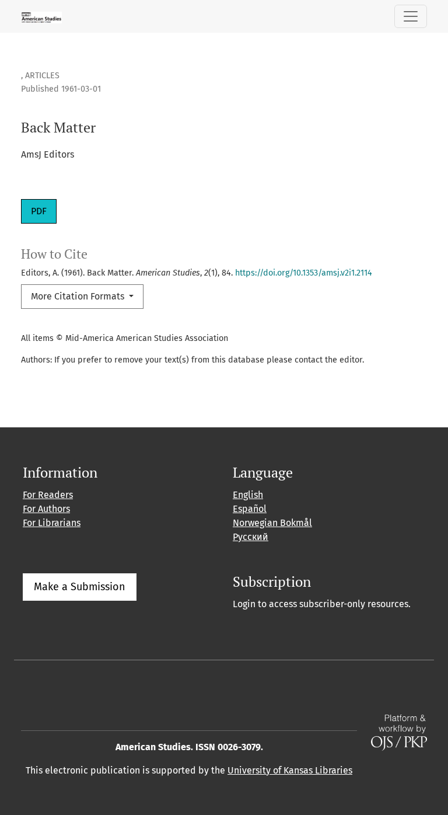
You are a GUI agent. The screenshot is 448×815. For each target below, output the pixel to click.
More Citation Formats (79, 296)
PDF (39, 211)
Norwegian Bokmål (272, 522)
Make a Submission (79, 586)
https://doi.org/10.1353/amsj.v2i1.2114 (303, 273)
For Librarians (51, 522)
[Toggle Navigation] (410, 16)
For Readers (48, 494)
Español (250, 508)
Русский (250, 536)
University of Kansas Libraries (290, 770)
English (248, 494)
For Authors (46, 508)
